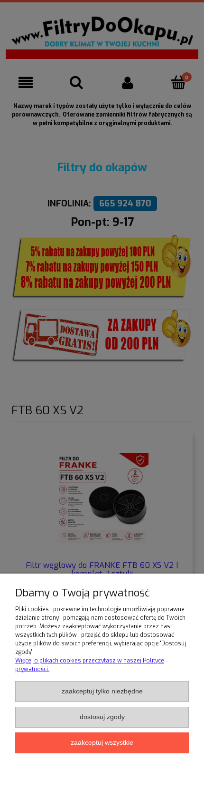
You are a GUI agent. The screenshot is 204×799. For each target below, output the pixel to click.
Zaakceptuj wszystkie (102, 742)
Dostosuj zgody (102, 717)
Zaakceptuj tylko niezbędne (102, 691)
